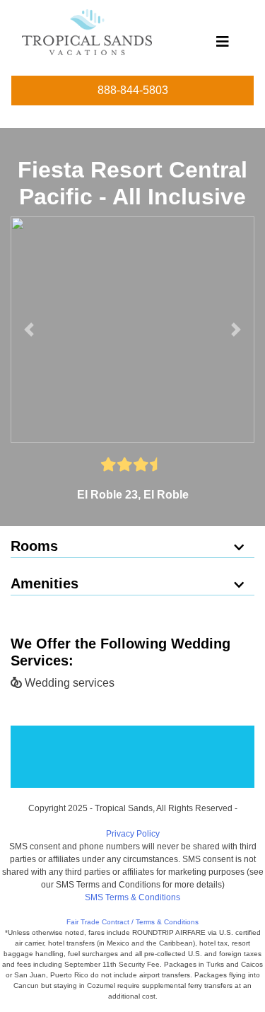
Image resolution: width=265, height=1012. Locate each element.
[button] (29, 329)
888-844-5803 (133, 90)
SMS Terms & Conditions (132, 897)
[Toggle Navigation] (223, 45)
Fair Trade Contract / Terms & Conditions (132, 922)
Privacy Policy (133, 834)
